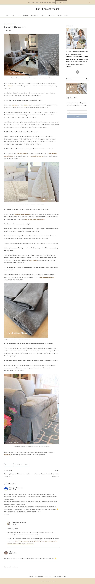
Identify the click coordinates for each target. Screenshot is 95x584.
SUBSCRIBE (77, 116)
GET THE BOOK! (61, 2)
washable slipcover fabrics (22, 464)
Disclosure (48, 576)
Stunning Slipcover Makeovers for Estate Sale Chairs (17, 473)
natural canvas (9, 464)
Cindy (11, 552)
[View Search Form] (90, 2)
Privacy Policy (39, 576)
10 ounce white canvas (35, 156)
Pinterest (7, 454)
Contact (59, 15)
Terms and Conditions (59, 576)
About (13, 15)
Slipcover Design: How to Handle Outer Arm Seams (47, 473)
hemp (10, 86)
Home (7, 15)
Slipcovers (51, 15)
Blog (19, 15)
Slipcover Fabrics (9, 24)
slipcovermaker (17, 522)
